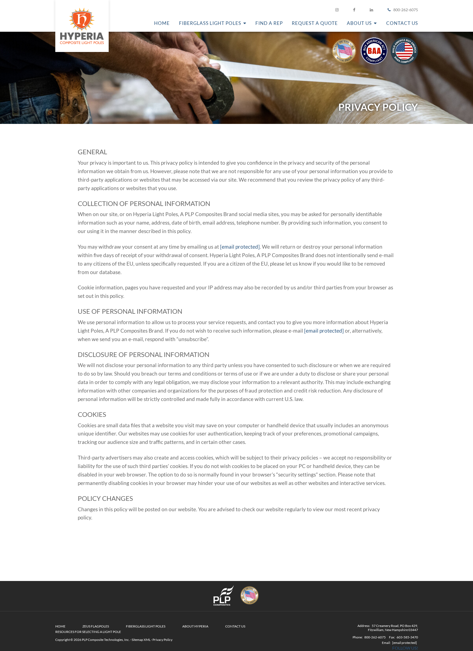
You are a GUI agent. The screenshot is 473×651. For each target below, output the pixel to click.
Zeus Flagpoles (95, 626)
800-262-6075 (405, 9)
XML (147, 640)
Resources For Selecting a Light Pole (88, 632)
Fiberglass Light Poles (145, 626)
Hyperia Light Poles (82, 26)
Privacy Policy (162, 640)
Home (60, 626)
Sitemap (137, 640)
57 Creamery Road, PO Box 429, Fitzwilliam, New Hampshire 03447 (393, 628)
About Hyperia (195, 626)
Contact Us (235, 626)
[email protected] (240, 246)
